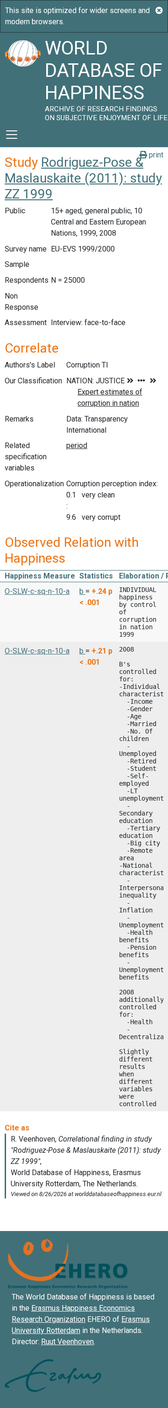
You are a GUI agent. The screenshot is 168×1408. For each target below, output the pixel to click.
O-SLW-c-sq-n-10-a (37, 591)
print (155, 154)
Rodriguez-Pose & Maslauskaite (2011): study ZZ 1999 (83, 178)
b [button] (82, 591)
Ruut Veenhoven (67, 1341)
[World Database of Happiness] (22, 77)
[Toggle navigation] (12, 134)
